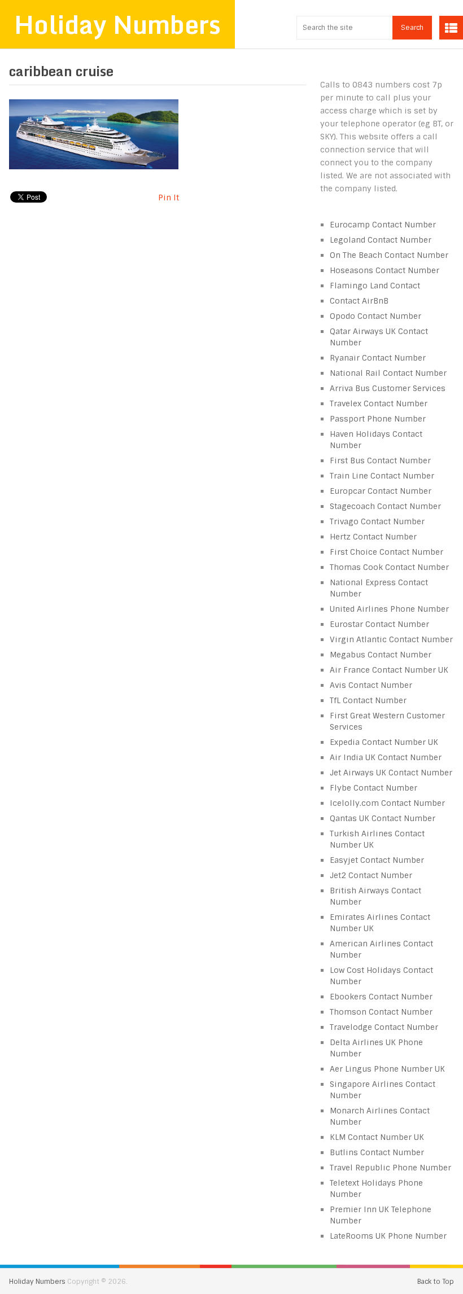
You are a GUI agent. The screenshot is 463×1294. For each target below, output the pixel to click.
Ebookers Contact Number (381, 997)
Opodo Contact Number (375, 316)
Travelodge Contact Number (384, 1027)
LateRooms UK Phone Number (388, 1236)
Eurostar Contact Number (379, 624)
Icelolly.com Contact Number (387, 803)
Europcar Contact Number (380, 491)
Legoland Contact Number (380, 240)
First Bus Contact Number (380, 460)
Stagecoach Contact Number (385, 506)
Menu (451, 28)
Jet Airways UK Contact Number (391, 772)
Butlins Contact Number (377, 1152)
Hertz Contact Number (373, 537)
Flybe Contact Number (373, 788)
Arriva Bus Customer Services (387, 388)
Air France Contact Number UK (389, 670)
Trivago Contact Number (377, 521)
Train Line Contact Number (382, 476)
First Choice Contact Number (386, 552)
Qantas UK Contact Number (382, 818)
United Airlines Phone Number (389, 609)
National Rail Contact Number (388, 373)
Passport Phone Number (378, 419)
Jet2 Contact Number (371, 875)
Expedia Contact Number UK (384, 742)
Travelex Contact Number (378, 403)
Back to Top (435, 1281)
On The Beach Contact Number (389, 255)
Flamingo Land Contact (375, 285)
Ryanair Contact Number (378, 358)
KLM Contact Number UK (377, 1137)
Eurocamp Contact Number (383, 225)
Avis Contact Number (371, 685)
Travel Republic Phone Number (390, 1168)
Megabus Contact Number (380, 655)
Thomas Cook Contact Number (389, 567)
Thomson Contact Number (381, 1012)
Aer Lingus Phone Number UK (387, 1069)
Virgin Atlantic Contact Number (391, 639)
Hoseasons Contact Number (384, 270)
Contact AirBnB (359, 301)
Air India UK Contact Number (386, 757)
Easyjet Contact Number (377, 860)
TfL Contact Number (368, 700)
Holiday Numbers (117, 24)
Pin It (168, 197)
